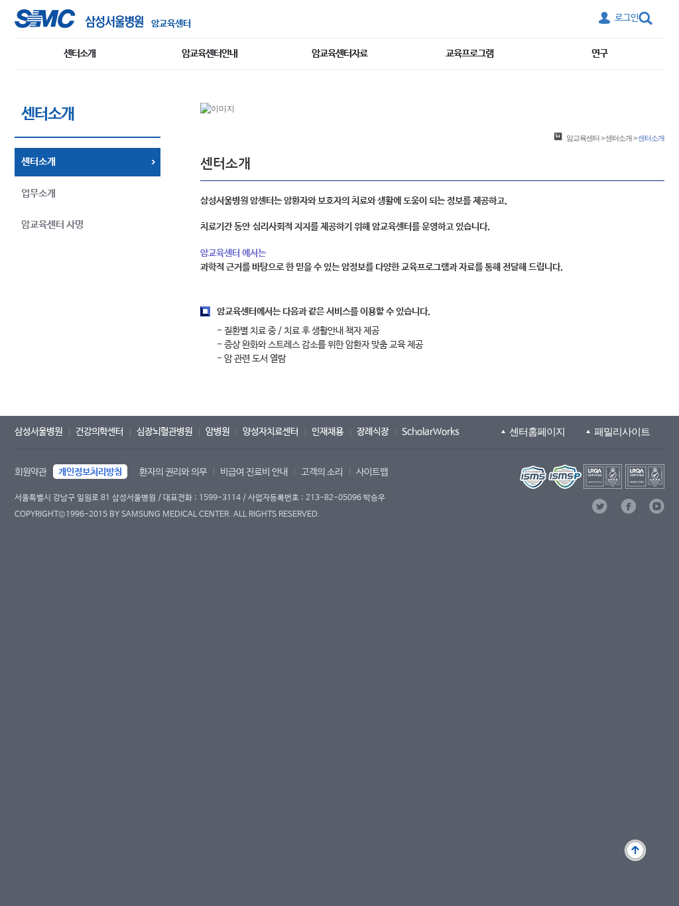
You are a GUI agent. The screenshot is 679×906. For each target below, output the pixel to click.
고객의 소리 (322, 472)
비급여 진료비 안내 (254, 472)
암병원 (217, 431)
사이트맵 (372, 472)
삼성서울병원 (38, 431)
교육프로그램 (469, 53)
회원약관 (30, 472)
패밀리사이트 (622, 431)
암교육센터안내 (209, 53)
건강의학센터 (99, 431)
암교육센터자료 (339, 53)
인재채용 (327, 431)
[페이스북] (628, 506)
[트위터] (599, 506)
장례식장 (373, 431)
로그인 (627, 18)
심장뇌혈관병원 (164, 431)
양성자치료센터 (270, 431)
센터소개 (79, 53)
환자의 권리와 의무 (173, 472)
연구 (599, 53)
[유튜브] (656, 506)
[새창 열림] (79, 18)
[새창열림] (590, 476)
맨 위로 (635, 850)
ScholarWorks (431, 431)
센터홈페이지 (537, 431)
